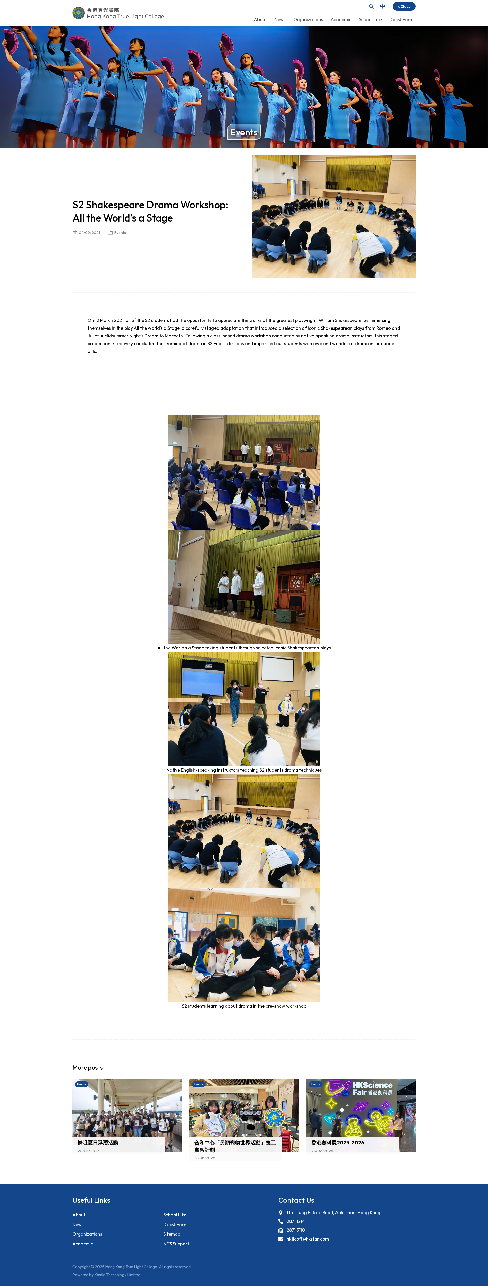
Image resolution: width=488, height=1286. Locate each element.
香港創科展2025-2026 (337, 1142)
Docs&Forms (176, 1224)
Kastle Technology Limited (117, 1274)
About (78, 1215)
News (78, 1224)
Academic (82, 1244)
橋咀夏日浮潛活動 (98, 1142)
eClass (404, 6)
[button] (403, 1069)
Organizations (87, 1234)
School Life (174, 1215)
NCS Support (176, 1244)
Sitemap (171, 1234)
